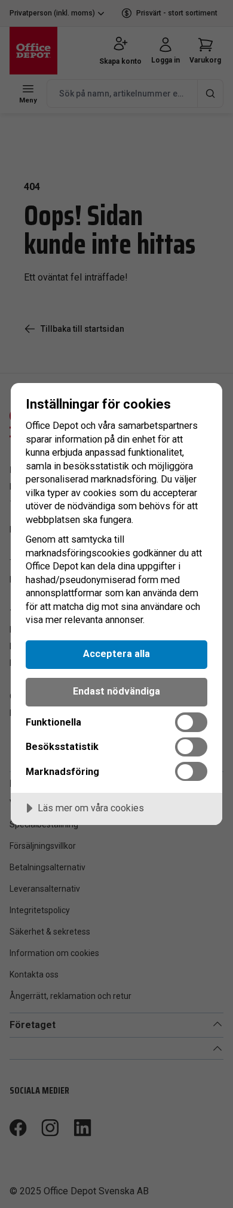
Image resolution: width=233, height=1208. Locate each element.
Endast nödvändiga (116, 691)
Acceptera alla (116, 653)
